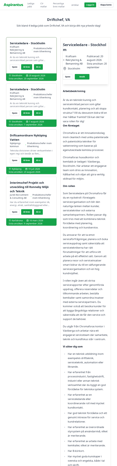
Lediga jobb (30, 5)
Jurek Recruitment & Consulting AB (19, 196)
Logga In (90, 5)
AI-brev (26, 67)
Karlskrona (17, 220)
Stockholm (17, 75)
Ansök (82, 76)
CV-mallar (43, 5)
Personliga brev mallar (59, 5)
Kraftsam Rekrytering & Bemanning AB (17, 49)
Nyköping (16, 168)
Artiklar (75, 5)
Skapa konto (106, 5)
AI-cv (38, 67)
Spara (14, 67)
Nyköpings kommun (15, 145)
